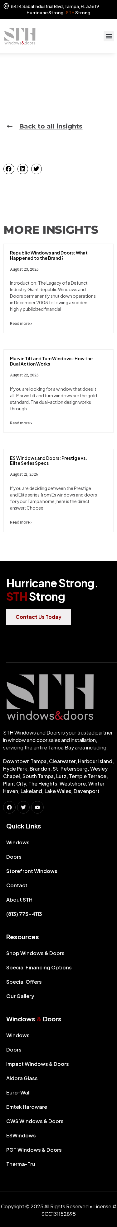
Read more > (21, 323)
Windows (18, 842)
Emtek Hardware (26, 1106)
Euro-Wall (18, 1092)
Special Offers (24, 981)
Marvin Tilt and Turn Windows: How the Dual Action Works (51, 361)
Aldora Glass (22, 1078)
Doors (14, 856)
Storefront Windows (31, 871)
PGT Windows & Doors (34, 1149)
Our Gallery (20, 996)
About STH (19, 899)
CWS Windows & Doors (35, 1121)
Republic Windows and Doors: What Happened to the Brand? (49, 255)
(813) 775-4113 (24, 914)
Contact (16, 885)
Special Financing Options (39, 967)
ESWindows (21, 1135)
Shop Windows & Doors (35, 953)
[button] (109, 36)
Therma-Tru (20, 1164)
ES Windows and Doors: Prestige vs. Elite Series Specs (48, 460)
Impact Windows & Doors (37, 1064)
